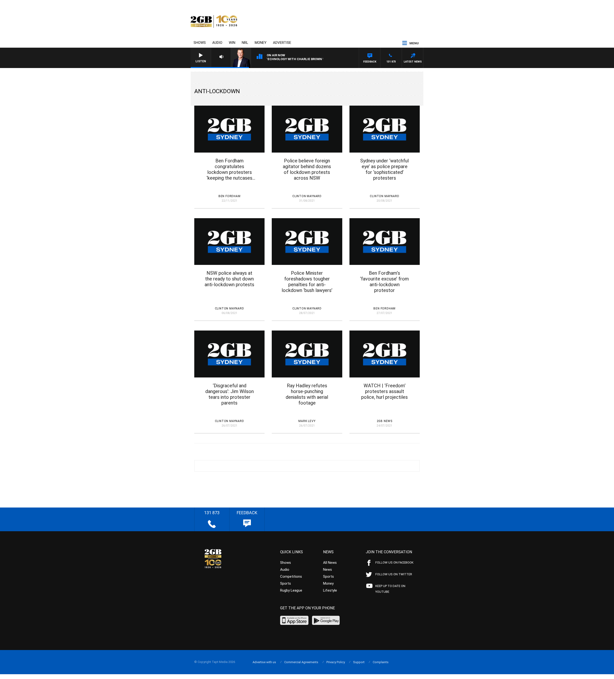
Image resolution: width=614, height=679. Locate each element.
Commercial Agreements (301, 662)
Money (260, 42)
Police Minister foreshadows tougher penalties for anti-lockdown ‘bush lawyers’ (307, 281)
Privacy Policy (335, 662)
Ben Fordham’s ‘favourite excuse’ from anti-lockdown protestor (384, 281)
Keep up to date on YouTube (390, 588)
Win (232, 42)
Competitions (291, 576)
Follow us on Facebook (394, 562)
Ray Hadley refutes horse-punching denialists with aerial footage (307, 394)
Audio (217, 42)
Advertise (282, 42)
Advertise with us (264, 662)
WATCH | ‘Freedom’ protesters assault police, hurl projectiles (384, 391)
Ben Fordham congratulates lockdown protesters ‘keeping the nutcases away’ (229, 169)
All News (330, 562)
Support (359, 662)
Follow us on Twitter (393, 574)
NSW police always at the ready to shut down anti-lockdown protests (229, 278)
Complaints (381, 662)
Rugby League (291, 590)
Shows (200, 42)
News (327, 569)
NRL (245, 42)
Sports (285, 583)
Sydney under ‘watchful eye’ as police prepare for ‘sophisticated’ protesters (384, 169)
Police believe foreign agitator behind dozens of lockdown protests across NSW (307, 169)
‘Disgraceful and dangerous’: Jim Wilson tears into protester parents (229, 394)
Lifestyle (330, 590)
